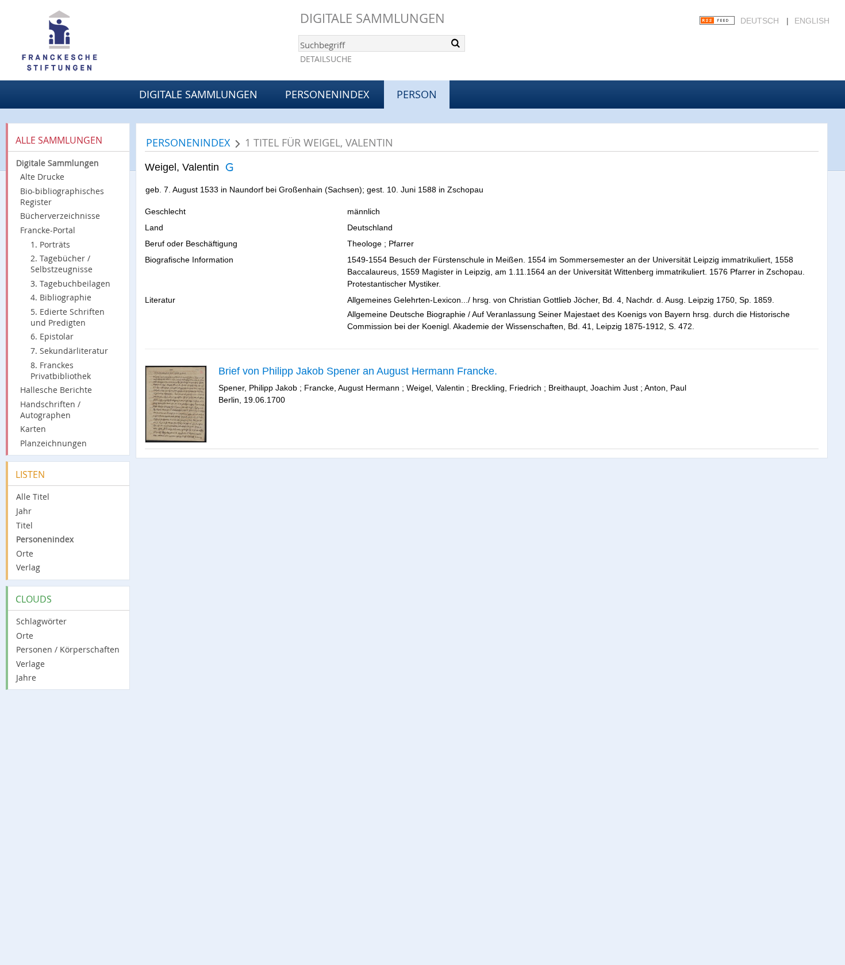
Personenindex (327, 94)
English (811, 20)
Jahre (26, 677)
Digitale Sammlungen (372, 18)
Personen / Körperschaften (68, 649)
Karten (33, 428)
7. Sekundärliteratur (69, 350)
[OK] (455, 43)
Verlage (30, 663)
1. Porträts (50, 244)
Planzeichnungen (53, 443)
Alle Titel (32, 496)
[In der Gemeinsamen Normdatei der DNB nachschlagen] (229, 167)
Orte (24, 553)
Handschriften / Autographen (50, 409)
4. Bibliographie (60, 297)
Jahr (24, 510)
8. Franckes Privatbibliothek (60, 370)
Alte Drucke (42, 176)
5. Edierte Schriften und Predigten (67, 317)
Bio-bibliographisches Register (62, 196)
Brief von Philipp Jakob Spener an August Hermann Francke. (357, 371)
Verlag (28, 567)
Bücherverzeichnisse (60, 215)
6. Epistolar (52, 336)
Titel (24, 525)
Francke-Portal (47, 230)
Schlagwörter (41, 621)
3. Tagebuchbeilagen (70, 283)
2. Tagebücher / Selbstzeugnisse (61, 264)
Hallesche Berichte (56, 389)
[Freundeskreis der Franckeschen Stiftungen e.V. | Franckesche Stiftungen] (92, 41)
